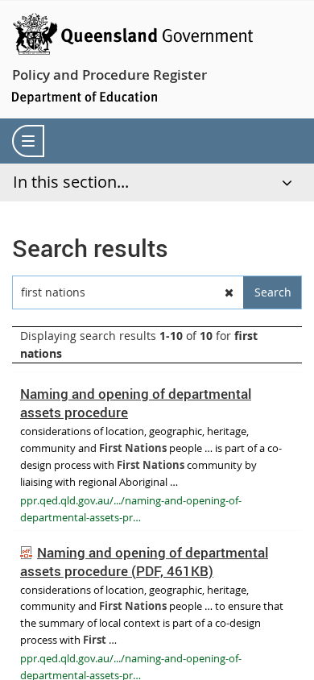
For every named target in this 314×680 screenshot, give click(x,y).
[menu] (28, 141)
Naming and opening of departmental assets (144, 561)
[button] (229, 292)
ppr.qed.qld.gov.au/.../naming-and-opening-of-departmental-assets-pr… (131, 509)
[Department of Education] (84, 96)
